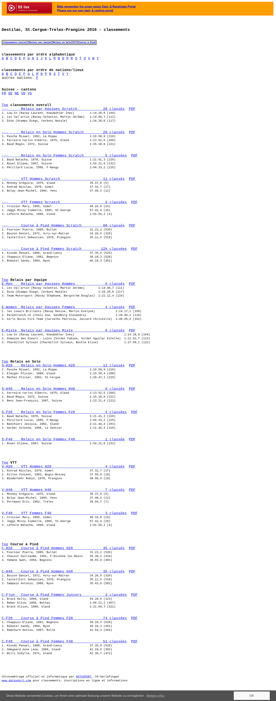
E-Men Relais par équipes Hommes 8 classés (63, 284)
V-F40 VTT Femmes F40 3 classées (64, 513)
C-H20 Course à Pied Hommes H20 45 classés (63, 548)
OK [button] (251, 695)
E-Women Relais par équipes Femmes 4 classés (63, 307)
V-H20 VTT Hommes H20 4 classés (63, 467)
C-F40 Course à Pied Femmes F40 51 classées (64, 642)
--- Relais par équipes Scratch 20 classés (63, 109)
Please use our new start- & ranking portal (85, 10)
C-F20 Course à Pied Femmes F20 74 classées (64, 618)
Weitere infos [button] (155, 695)
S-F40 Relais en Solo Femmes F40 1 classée (63, 439)
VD (23, 93)
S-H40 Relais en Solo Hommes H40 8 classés (63, 389)
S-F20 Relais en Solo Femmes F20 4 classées (64, 412)
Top (5, 105)
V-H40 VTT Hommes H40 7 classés (63, 490)
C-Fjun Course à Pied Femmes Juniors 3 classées (64, 595)
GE (10, 93)
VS (30, 93)
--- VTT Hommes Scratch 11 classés (63, 179)
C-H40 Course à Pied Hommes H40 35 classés (63, 572)
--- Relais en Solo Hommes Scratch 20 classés (63, 132)
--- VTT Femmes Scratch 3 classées (64, 202)
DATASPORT (83, 676)
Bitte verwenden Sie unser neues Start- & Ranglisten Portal (96, 6)
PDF (132, 109)
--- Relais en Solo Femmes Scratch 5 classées (64, 156)
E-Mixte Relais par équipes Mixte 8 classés (63, 331)
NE (17, 93)
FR (4, 93)
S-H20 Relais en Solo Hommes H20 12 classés (63, 366)
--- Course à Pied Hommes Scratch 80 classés (63, 226)
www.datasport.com (16, 680)
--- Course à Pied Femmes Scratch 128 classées (64, 249)
